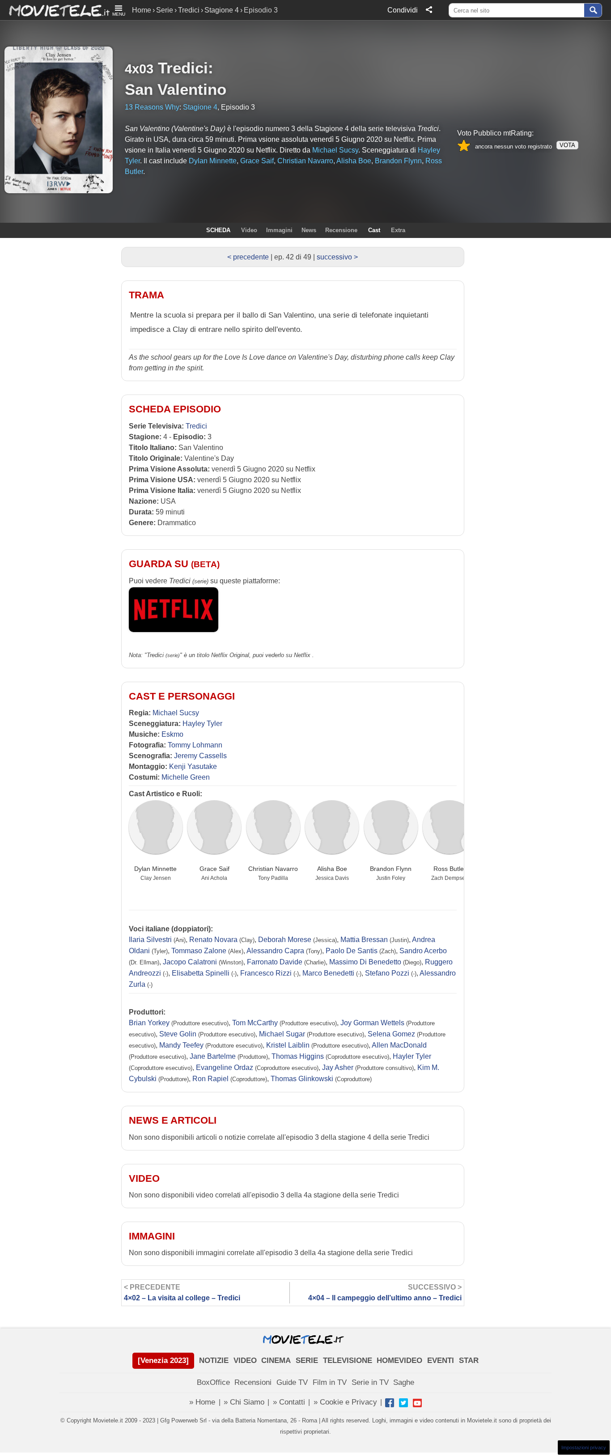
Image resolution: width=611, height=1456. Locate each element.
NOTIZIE (214, 1360)
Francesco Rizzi (266, 973)
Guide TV (292, 1382)
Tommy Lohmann (195, 745)
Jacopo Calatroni (190, 962)
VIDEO (245, 1360)
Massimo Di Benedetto (365, 962)
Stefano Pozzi (387, 973)
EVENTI (440, 1360)
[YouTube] (417, 1402)
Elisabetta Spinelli (200, 973)
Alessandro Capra (275, 951)
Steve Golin (177, 1034)
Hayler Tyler (412, 1056)
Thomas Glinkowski (302, 1078)
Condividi (402, 10)
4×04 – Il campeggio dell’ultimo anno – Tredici (385, 1292)
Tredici (188, 10)
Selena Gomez (391, 1034)
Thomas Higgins (298, 1056)
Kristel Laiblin (288, 1045)
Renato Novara (213, 939)
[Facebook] (389, 1402)
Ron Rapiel (210, 1078)
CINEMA (276, 1360)
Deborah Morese (284, 939)
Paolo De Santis (352, 951)
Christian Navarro (273, 868)
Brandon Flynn (391, 868)
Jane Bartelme (213, 1056)
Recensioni (253, 1382)
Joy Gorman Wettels (372, 1023)
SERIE (307, 1360)
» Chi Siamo (244, 1402)
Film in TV (330, 1382)
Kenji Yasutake (193, 766)
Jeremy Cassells (200, 756)
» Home (202, 1402)
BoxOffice (213, 1382)
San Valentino (175, 89)
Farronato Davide (274, 962)
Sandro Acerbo (423, 951)
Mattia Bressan (364, 939)
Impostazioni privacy (583, 1447)
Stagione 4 (221, 10)
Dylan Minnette (155, 868)
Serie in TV (370, 1382)
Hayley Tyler (202, 723)
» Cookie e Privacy (345, 1402)
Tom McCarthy (255, 1023)
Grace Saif (214, 868)
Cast (374, 230)
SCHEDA (218, 230)
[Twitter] (403, 1402)
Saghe (403, 1382)
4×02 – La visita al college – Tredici (182, 1292)
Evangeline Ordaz (224, 1067)
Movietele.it (55, 10)
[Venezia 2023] (163, 1360)
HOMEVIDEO (399, 1360)
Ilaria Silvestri (150, 939)
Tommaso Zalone (198, 951)
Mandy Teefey (181, 1045)
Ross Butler (449, 868)
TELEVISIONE (347, 1360)
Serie (164, 10)
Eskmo (172, 734)
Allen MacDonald (399, 1045)
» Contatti (289, 1402)
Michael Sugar (282, 1034)
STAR (469, 1360)
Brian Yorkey (149, 1023)
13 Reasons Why (152, 107)
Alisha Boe (332, 868)
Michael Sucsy (176, 713)
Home (141, 10)
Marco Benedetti (328, 973)
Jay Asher (337, 1067)
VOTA (567, 145)
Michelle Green (185, 777)
